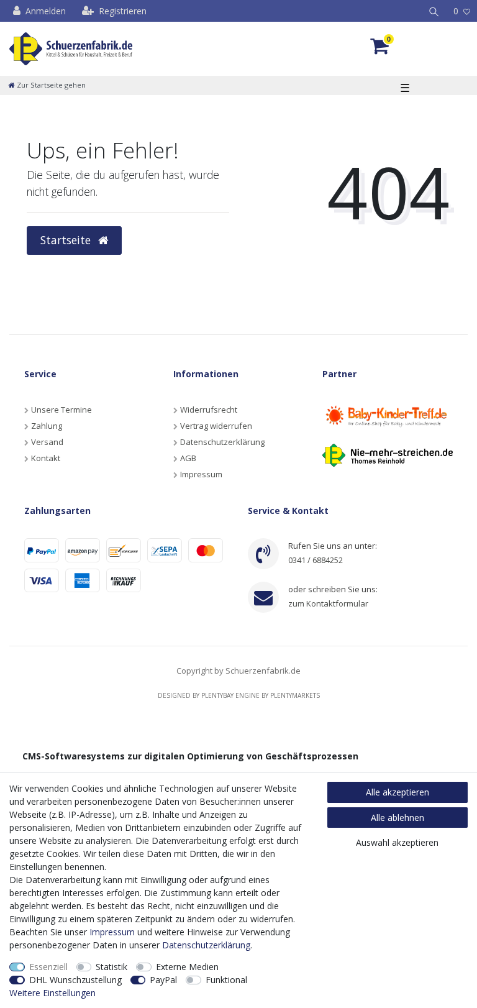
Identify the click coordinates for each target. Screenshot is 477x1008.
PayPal (163, 980)
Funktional (226, 980)
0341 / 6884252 (315, 560)
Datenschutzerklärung (222, 441)
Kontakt (45, 458)
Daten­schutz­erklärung (206, 945)
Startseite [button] (67, 239)
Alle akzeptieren (397, 792)
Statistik (111, 967)
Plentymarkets (295, 695)
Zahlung (46, 425)
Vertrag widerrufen (216, 425)
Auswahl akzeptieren (397, 842)
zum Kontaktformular (328, 603)
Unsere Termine (61, 409)
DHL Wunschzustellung (75, 980)
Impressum (201, 474)
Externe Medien (187, 967)
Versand (47, 441)
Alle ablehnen (397, 817)
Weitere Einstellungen (52, 993)
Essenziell (48, 967)
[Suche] (434, 11)
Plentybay (217, 695)
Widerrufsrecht (208, 409)
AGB (188, 458)
